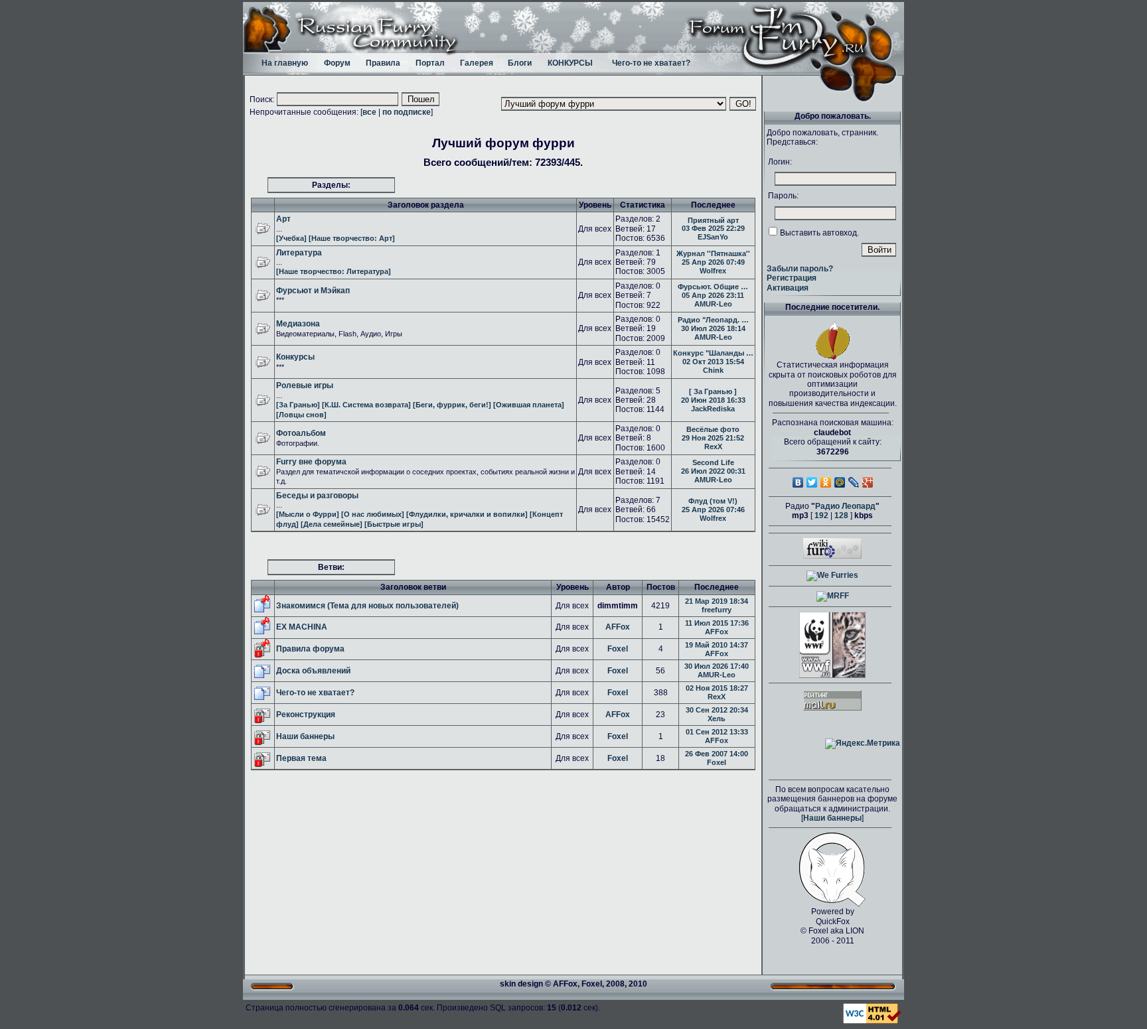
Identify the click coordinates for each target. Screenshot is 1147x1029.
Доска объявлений (313, 670)
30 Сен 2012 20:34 (717, 710)
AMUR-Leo (713, 304)
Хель (717, 718)
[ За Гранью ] (713, 391)
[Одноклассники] (826, 482)
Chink (713, 370)
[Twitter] (812, 482)
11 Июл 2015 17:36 (717, 623)
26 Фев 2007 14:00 (716, 754)
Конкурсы (295, 357)
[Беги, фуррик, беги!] (452, 405)
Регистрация (791, 278)
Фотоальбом (301, 433)
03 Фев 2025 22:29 (713, 228)
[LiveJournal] (854, 482)
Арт (283, 219)
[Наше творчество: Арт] (352, 238)
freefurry (716, 610)
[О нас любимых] (372, 514)
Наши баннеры (305, 736)
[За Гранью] (298, 405)
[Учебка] (291, 238)
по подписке (406, 112)
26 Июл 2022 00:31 (713, 471)
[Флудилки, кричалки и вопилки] (467, 514)
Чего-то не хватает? (651, 63)
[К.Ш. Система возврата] (366, 405)
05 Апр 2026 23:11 (713, 295)
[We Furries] (832, 575)
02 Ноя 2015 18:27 (717, 688)
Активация (787, 288)
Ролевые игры (304, 385)
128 (841, 515)
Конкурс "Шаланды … (713, 353)
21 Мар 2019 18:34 (716, 601)
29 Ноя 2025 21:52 (713, 438)
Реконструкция (305, 714)
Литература (299, 252)
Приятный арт (713, 220)
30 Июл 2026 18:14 (713, 328)
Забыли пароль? (800, 268)
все (369, 112)
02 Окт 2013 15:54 (713, 362)
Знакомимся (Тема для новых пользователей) (367, 605)
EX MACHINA (301, 627)
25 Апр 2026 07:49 (713, 262)
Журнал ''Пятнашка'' (713, 253)
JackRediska (713, 409)
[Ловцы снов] (301, 415)
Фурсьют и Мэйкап (313, 290)
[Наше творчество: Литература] (333, 271)
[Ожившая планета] (528, 405)
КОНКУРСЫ (570, 63)
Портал (430, 63)
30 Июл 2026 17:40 (716, 666)
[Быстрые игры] (393, 524)
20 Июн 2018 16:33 (713, 400)
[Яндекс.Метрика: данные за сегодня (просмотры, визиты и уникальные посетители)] (862, 743)
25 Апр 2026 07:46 (713, 510)
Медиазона (298, 323)
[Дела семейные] (331, 524)
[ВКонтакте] (798, 482)
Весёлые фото (712, 429)
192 (821, 515)
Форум (337, 63)
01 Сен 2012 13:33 (717, 732)
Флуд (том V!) (712, 501)
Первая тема (301, 758)
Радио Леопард (845, 506)
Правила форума (310, 648)
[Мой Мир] (840, 482)
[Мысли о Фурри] (307, 514)
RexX (713, 446)
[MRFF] (832, 595)
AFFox (617, 627)
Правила (383, 63)
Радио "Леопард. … (713, 320)
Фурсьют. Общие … (713, 287)
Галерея (476, 63)
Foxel (617, 648)
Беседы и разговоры (317, 495)
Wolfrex (713, 271)
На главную (285, 63)
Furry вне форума (311, 461)
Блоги (520, 63)
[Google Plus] (868, 482)
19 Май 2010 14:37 (716, 645)
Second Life (713, 462)
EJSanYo (713, 237)
